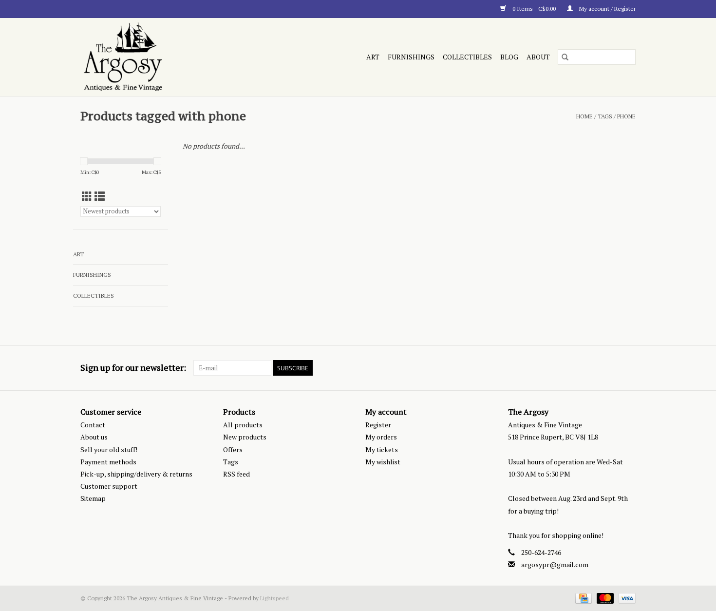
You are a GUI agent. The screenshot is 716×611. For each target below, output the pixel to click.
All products (243, 424)
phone (626, 116)
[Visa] (625, 597)
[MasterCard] (604, 597)
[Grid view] (87, 196)
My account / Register (607, 8)
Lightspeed (274, 598)
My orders (381, 436)
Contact (92, 424)
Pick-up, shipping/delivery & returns (136, 473)
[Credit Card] (582, 597)
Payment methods (108, 461)
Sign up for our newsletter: (133, 368)
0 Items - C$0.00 (534, 8)
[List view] (99, 196)
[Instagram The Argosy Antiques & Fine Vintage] (628, 368)
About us (94, 436)
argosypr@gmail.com (554, 564)
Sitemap (93, 498)
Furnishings (411, 56)
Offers (233, 449)
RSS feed (236, 473)
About (538, 56)
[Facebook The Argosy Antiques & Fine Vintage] (594, 368)
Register (378, 424)
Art (372, 56)
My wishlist (382, 461)
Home (584, 116)
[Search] (565, 57)
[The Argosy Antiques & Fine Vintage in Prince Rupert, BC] (164, 57)
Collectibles (467, 56)
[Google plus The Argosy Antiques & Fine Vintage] (611, 368)
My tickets (381, 449)
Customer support (108, 486)
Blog (509, 56)
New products (244, 436)
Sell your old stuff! (108, 449)
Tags (605, 116)
